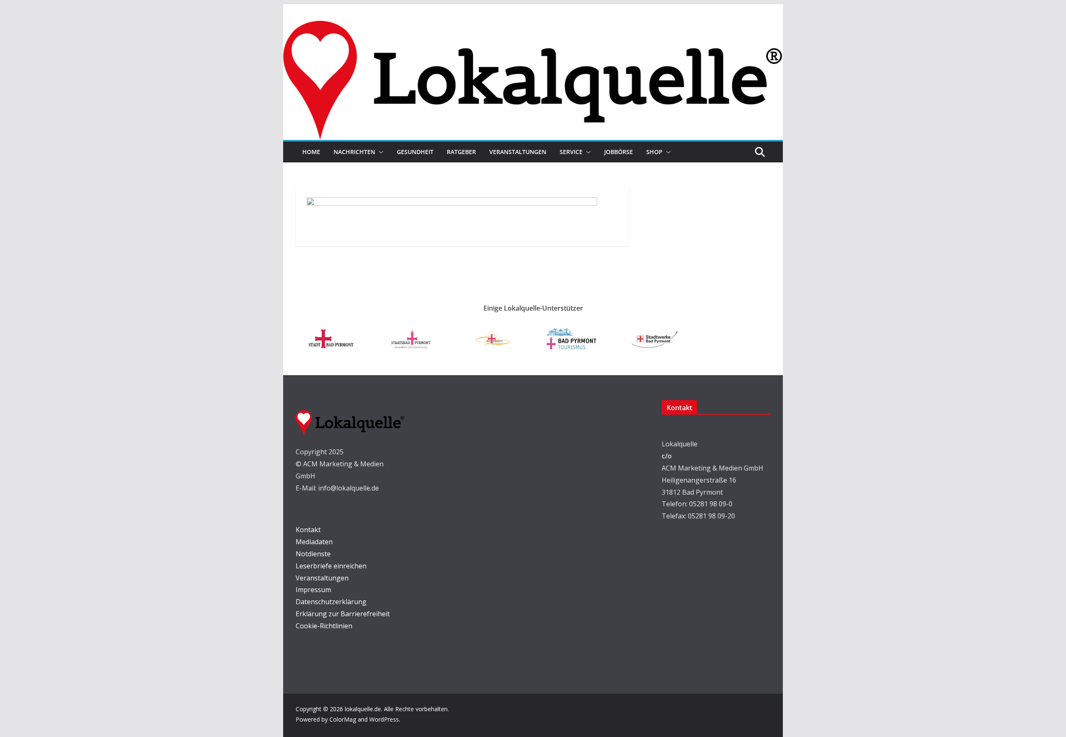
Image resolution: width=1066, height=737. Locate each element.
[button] (379, 152)
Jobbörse (618, 152)
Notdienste (313, 553)
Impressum (313, 589)
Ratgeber (461, 152)
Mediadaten (314, 541)
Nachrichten (354, 152)
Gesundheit (415, 152)
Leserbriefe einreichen (331, 565)
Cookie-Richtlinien (324, 625)
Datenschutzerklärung (331, 601)
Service (571, 152)
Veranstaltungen (517, 152)
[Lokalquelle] (533, 26)
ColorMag (342, 719)
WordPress (384, 719)
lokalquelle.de (363, 709)
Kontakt (308, 529)
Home (311, 152)
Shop (654, 152)
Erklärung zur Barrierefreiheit (343, 613)
